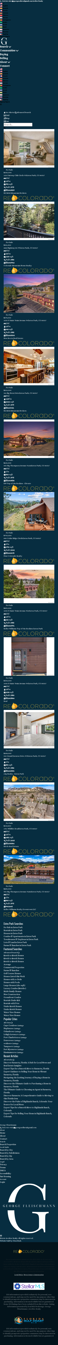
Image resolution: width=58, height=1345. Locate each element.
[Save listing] (4, 170)
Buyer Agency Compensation (34, 1275)
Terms (3, 1167)
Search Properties (8, 1144)
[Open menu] (1, 104)
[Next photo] (51, 150)
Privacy (3, 1164)
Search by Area (6, 1159)
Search (4, 46)
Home (2, 1133)
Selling (4, 58)
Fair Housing (5, 1176)
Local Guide (4, 1147)
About (3, 62)
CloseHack (17, 1241)
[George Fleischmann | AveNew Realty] (29, 1233)
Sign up (2, 36)
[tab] (29, 115)
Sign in (7, 36)
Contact (3, 1139)
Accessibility (5, 1173)
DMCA (3, 1170)
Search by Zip (6, 1156)
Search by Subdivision (9, 1153)
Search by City (6, 1150)
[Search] (4, 128)
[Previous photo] (7, 150)
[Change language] (2, 3)
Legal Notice (18, 1275)
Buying (4, 54)
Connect (5, 65)
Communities (7, 50)
